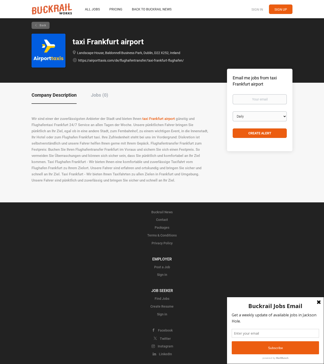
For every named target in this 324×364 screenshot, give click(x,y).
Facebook (165, 330)
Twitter (165, 339)
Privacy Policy (162, 243)
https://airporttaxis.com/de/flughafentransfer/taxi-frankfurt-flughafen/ (131, 60)
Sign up (280, 9)
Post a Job (162, 267)
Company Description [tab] (54, 95)
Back (42, 25)
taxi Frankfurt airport (158, 119)
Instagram (165, 346)
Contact (162, 220)
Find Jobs (162, 298)
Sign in (257, 9)
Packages (162, 227)
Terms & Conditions (162, 235)
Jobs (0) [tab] (99, 95)
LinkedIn (165, 354)
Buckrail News (162, 212)
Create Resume (162, 306)
